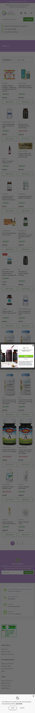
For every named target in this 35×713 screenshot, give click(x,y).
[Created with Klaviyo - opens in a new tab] (17, 368)
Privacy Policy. (29, 363)
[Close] (33, 696)
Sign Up (26, 356)
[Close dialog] (33, 345)
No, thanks (26, 359)
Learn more (19, 704)
